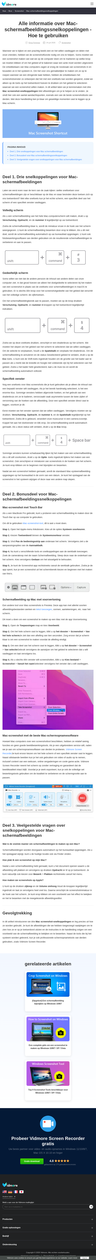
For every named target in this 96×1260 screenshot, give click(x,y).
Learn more (72, 1258)
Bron (10, 11)
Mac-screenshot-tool (33, 523)
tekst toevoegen (44, 609)
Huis (4, 11)
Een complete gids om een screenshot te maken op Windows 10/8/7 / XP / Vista (48, 1046)
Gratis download (32, 1161)
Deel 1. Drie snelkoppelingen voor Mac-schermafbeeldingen (36, 151)
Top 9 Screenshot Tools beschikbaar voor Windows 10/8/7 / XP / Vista (48, 1091)
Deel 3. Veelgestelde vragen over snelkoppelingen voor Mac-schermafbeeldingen (46, 159)
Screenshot (19, 11)
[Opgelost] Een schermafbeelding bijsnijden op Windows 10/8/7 (48, 1002)
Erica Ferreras (34, 43)
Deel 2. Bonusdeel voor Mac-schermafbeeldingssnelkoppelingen (38, 155)
